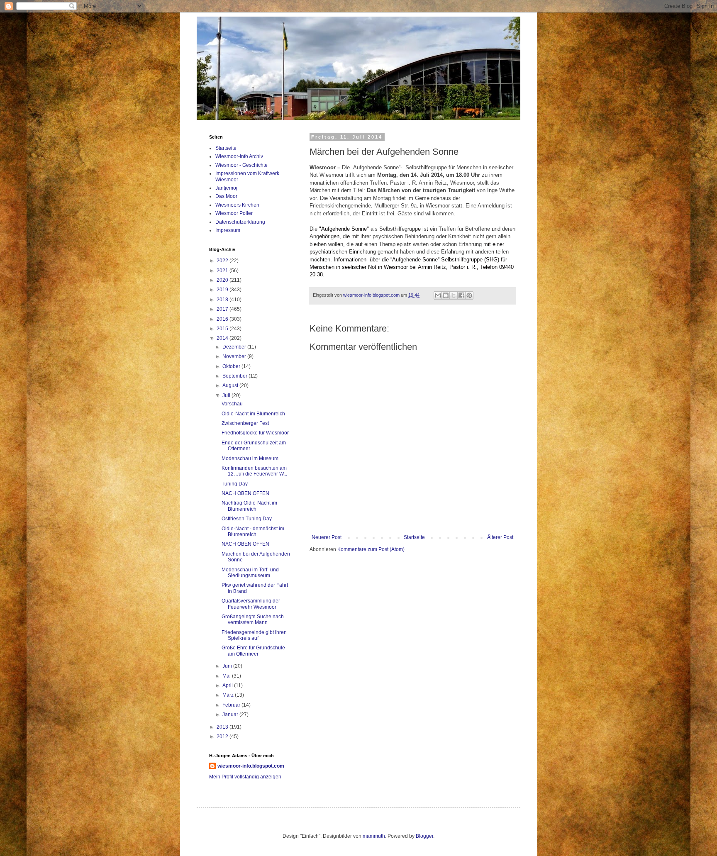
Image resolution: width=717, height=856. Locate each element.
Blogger (424, 836)
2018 (223, 299)
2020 (223, 280)
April (228, 685)
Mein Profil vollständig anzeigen (245, 777)
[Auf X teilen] (453, 295)
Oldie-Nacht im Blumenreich (253, 414)
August (230, 385)
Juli (227, 395)
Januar (230, 714)
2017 (223, 309)
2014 (223, 338)
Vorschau (232, 404)
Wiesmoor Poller (234, 213)
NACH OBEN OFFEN (245, 493)
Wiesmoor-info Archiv (239, 156)
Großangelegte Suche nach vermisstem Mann (253, 619)
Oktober (231, 366)
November (234, 356)
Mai (227, 676)
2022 (223, 260)
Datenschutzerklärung (240, 222)
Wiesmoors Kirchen (237, 205)
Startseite (414, 537)
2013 (223, 727)
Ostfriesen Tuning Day (247, 519)
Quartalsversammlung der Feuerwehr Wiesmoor (251, 604)
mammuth (374, 836)
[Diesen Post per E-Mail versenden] (438, 295)
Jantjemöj (226, 188)
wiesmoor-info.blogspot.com (250, 766)
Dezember (234, 347)
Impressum (227, 230)
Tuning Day (235, 484)
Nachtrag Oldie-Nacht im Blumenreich (249, 506)
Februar (231, 705)
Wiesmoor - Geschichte (241, 165)
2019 (223, 290)
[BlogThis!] (445, 295)
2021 (223, 270)
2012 (223, 736)
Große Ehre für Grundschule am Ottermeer (253, 650)
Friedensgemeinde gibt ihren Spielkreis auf (254, 635)
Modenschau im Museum (250, 458)
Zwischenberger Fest (245, 423)
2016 (223, 319)
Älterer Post (500, 537)
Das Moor (226, 196)
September (235, 376)
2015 (223, 329)
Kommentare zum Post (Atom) (371, 549)
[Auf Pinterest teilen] (469, 295)
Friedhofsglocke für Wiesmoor (255, 433)
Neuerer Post (326, 537)
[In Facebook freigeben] (461, 295)
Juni (227, 666)
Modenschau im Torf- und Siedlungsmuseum (250, 572)
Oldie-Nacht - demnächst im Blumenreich (253, 531)
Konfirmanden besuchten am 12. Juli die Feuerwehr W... (254, 471)
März (228, 695)
